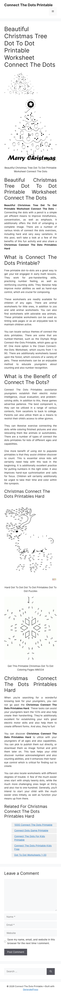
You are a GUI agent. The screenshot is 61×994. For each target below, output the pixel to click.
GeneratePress (30, 989)
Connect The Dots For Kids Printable (29, 838)
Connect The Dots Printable (28, 5)
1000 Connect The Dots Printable (33, 824)
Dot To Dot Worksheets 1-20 (30, 855)
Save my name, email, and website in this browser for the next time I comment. (31, 941)
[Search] (51, 971)
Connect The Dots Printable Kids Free (33, 847)
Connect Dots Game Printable (31, 830)
